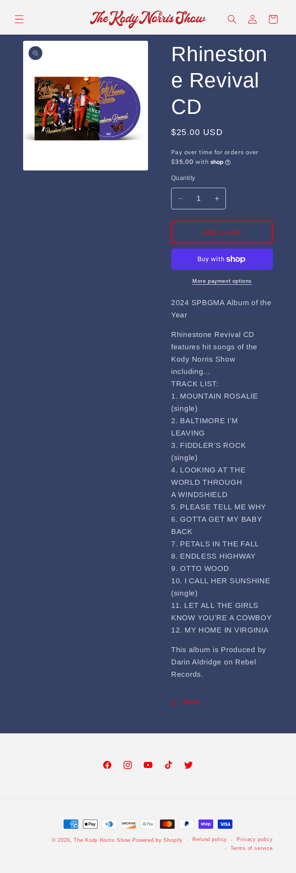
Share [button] (191, 702)
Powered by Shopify (157, 840)
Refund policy (209, 839)
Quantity (183, 178)
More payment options (222, 281)
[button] (19, 19)
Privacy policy (255, 839)
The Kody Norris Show (102, 840)
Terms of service (251, 848)
